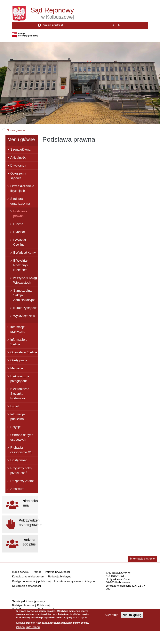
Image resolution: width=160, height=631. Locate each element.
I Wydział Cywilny (19, 242)
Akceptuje (111, 615)
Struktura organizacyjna (20, 201)
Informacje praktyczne (17, 329)
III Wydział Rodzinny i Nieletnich (20, 265)
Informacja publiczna (17, 417)
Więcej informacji (28, 627)
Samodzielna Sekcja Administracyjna (24, 295)
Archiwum (17, 489)
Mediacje (16, 368)
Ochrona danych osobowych (21, 437)
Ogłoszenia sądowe (18, 176)
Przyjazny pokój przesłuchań (21, 471)
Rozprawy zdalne (22, 481)
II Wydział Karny (24, 252)
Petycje (15, 427)
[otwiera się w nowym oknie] (25, 35)
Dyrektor (19, 232)
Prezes (18, 224)
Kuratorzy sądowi (25, 308)
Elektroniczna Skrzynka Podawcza (19, 393)
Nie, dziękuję (132, 615)
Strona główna (16, 130)
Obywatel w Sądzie (23, 352)
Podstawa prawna (20, 214)
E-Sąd (14, 406)
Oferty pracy (18, 360)
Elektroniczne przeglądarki (19, 379)
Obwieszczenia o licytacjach (22, 188)
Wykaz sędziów (24, 316)
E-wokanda (18, 165)
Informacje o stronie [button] (142, 558)
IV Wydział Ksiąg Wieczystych (25, 280)
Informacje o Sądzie (18, 342)
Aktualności (18, 157)
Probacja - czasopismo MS (21, 450)
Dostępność (18, 460)
